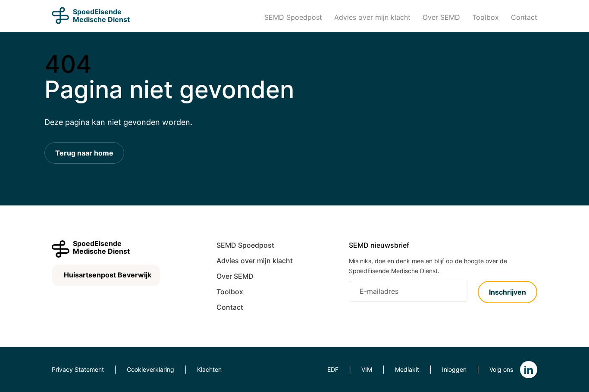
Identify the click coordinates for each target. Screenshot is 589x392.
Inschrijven (507, 292)
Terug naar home (84, 153)
